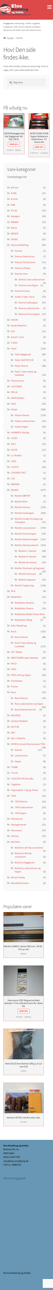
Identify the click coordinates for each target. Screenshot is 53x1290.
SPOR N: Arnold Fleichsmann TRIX (28, 744)
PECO (14, 663)
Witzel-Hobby (18, 877)
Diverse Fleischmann (25, 262)
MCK (13, 591)
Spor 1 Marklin (18, 738)
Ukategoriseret (18, 824)
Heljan (14, 409)
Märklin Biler (21, 501)
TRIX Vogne (20, 813)
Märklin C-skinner (27, 550)
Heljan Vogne (21, 426)
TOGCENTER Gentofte (22, 778)
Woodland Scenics (20, 883)
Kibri (13, 443)
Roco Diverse (21, 698)
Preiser (14, 686)
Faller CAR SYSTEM (24, 359)
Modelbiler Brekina (24, 602)
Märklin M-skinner (28, 562)
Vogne (18, 761)
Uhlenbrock (17, 818)
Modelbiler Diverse (24, 608)
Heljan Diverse (22, 415)
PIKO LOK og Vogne (21, 674)
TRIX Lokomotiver (24, 807)
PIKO (13, 669)
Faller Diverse (21, 365)
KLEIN (14, 449)
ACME (14, 193)
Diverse (18, 250)
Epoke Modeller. (19, 325)
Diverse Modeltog (20, 244)
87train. (15, 187)
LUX (13, 478)
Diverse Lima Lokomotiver (32, 279)
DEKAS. (14, 239)
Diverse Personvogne (29, 313)
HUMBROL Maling (20, 432)
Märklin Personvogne (25, 533)
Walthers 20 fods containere (29, 847)
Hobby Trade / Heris (25, 296)
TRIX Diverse (21, 801)
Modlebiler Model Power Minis (30, 614)
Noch (13, 631)
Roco (13, 692)
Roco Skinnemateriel (25, 709)
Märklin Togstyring (24, 585)
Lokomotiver (21, 755)
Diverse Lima (21, 273)
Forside (10, 38)
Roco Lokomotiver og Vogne (29, 703)
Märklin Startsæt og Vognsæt (30, 568)
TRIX (13, 795)
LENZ (13, 461)
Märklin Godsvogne (24, 512)
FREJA (14, 392)
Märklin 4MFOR (22, 495)
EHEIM (14, 319)
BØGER (14, 233)
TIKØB (14, 767)
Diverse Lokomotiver (29, 308)
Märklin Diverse (22, 507)
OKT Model (16, 651)
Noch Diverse (21, 637)
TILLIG (14, 772)
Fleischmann (17, 380)
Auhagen (15, 216)
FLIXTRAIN (16, 386)
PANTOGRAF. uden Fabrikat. (25, 657)
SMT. (13, 732)
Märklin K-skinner (28, 556)
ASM (13, 204)
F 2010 (14, 342)
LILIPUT (15, 466)
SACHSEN (15, 715)
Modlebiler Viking (23, 619)
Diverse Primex (22, 290)
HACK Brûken (17, 397)
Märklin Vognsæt (27, 579)
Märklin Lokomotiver (25, 527)
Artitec (14, 198)
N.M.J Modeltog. (19, 625)
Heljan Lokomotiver (25, 420)
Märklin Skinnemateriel (26, 545)
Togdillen (16, 784)
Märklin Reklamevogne (26, 539)
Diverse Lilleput (22, 268)
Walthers (15, 841)
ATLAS (14, 210)
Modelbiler (16, 596)
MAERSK (15, 484)
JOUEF (14, 438)
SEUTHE (15, 726)
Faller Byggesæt (23, 354)
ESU (13, 331)
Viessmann (16, 830)
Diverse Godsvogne (28, 302)
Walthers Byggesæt (25, 862)
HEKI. (13, 403)
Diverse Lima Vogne (28, 285)
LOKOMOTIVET (18, 472)
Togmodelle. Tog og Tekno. (24, 790)
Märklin (15, 489)
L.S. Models (16, 455)
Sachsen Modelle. (19, 720)
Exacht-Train (17, 337)
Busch (14, 227)
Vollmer (15, 836)
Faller (14, 348)
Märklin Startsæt (27, 573)
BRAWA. (15, 222)
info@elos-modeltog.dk (15, 1160)
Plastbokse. (17, 680)
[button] (49, 7)
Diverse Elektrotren (25, 256)
